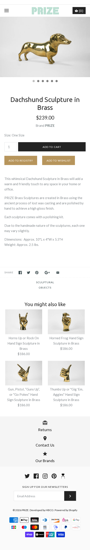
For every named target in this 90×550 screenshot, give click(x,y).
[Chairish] (63, 476)
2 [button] (38, 81)
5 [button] (52, 81)
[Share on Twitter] (28, 272)
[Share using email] (57, 272)
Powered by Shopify (66, 510)
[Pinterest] (54, 476)
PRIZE (50, 125)
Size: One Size (14, 135)
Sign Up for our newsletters (45, 486)
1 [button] (33, 81)
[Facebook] (36, 476)
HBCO (50, 510)
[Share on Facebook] (20, 272)
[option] (45, 47)
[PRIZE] (45, 11)
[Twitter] (27, 476)
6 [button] (56, 81)
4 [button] (47, 81)
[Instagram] (45, 476)
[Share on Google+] (47, 272)
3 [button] (42, 81)
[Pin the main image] (36, 272)
